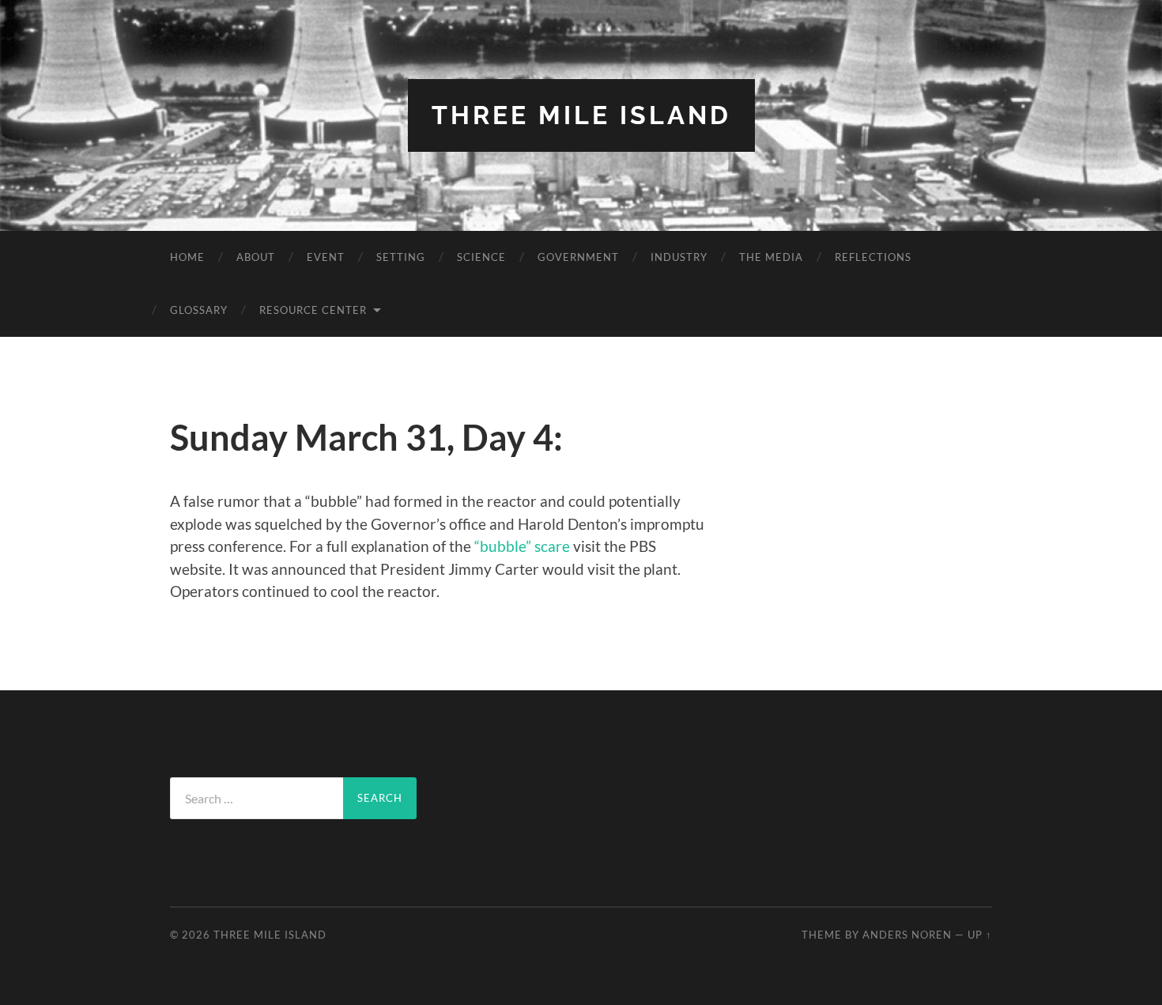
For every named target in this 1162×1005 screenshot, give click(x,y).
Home (187, 257)
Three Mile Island (581, 115)
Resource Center (313, 310)
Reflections (873, 257)
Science (481, 257)
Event (326, 257)
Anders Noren (907, 934)
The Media (771, 257)
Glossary (199, 310)
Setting (400, 257)
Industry (679, 257)
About (255, 257)
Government (578, 257)
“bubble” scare (522, 546)
